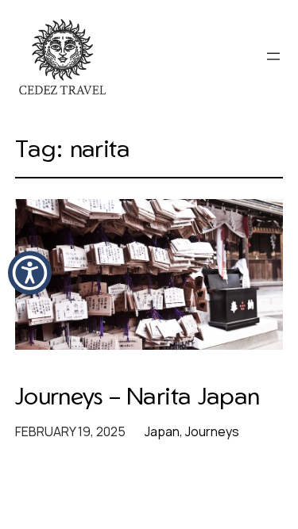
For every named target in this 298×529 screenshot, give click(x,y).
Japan (162, 431)
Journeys (212, 431)
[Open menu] (273, 56)
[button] (30, 272)
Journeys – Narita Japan (137, 395)
